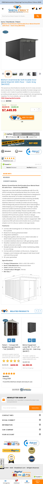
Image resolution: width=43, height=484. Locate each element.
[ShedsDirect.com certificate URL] (21, 389)
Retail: (4, 105)
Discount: (14, 105)
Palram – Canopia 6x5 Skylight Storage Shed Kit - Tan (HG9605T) (11, 347)
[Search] (37, 16)
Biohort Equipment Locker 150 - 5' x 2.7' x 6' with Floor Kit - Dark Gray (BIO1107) (31, 348)
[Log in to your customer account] (36, 8)
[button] (2, 464)
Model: (3, 101)
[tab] (21, 174)
